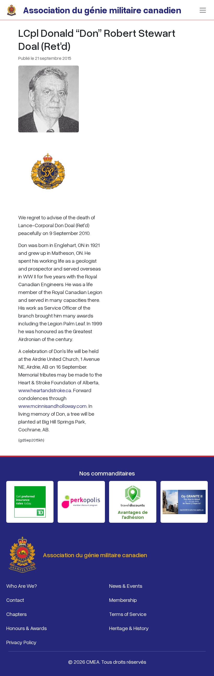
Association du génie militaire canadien (102, 9)
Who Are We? (21, 586)
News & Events (125, 586)
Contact (15, 600)
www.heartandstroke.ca (44, 390)
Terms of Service (127, 614)
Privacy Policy (21, 642)
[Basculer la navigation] (203, 10)
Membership (123, 600)
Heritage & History (129, 628)
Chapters (16, 614)
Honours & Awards (26, 628)
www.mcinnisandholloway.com (52, 406)
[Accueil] (13, 10)
